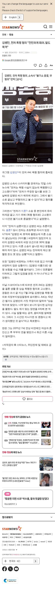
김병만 (13, 172)
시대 (4, 545)
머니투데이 (21, 541)
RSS (11, 537)
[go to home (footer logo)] (12, 528)
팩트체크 (18, 537)
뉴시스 (36, 541)
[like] (35, 65)
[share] (46, 65)
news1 (42, 541)
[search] (45, 26)
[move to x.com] (10, 568)
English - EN (15, 17)
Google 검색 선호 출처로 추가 (15, 60)
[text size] (51, 65)
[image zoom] (49, 159)
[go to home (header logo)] (13, 27)
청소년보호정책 (28, 534)
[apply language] (19, 17)
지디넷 (50, 541)
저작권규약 (47, 534)
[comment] (40, 65)
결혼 (8, 230)
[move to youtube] (16, 568)
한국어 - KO (14, 561)
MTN (29, 541)
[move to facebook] (4, 568)
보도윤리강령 (27, 537)
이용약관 (4, 537)
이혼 (23, 210)
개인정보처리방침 (15, 534)
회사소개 (4, 534)
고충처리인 (38, 534)
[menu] (51, 26)
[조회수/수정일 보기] (12, 52)
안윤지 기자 (6, 56)
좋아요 (30, 399)
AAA (18, 545)
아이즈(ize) (26, 545)
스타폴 (35, 545)
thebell (11, 545)
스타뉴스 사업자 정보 (8, 550)
